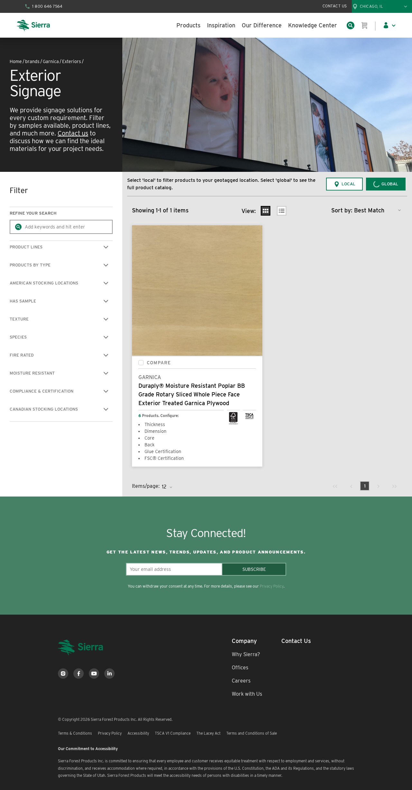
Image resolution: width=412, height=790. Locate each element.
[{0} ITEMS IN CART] (365, 25)
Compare (159, 362)
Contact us (73, 133)
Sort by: (341, 210)
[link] (335, 486)
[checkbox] (141, 362)
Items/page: (146, 486)
